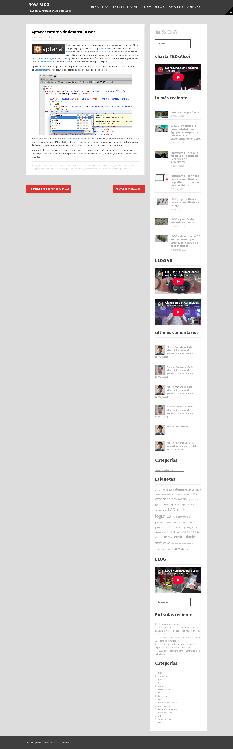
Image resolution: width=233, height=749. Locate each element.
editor (109, 165)
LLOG (105, 7)
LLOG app (118, 7)
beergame (159, 494)
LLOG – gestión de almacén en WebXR (183, 220)
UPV (177, 549)
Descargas (176, 7)
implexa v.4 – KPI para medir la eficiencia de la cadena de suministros (184, 157)
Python (35, 58)
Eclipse (102, 51)
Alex (52, 37)
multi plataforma (58, 168)
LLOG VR (132, 7)
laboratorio (160, 510)
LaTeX (161, 692)
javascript (40, 168)
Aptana (108, 48)
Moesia (65, 742)
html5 (132, 165)
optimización (183, 517)
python (74, 168)
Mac (160, 699)
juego (176, 504)
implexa (146, 7)
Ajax (52, 58)
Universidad (169, 549)
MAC (47, 168)
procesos (161, 527)
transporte (159, 549)
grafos (159, 504)
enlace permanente (122, 168)
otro (95, 145)
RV (172, 537)
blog (160, 672)
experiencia (164, 499)
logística (163, 516)
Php (137, 54)
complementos (47, 61)
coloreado (81, 165)
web (100, 168)
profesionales (160, 532)
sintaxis (81, 168)
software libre (53, 165)
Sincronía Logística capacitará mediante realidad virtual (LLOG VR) (182, 446)
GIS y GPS (162, 682)
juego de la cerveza (188, 505)
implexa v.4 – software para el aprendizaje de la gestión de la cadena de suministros (185, 180)
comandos (91, 165)
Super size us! (181, 426)
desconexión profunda (185, 112)
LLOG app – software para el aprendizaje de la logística (185, 202)
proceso (191, 522)
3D (156, 489)
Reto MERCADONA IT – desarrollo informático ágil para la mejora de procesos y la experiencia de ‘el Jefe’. (186, 132)
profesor (169, 531)
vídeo (186, 549)
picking (160, 522)
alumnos (180, 489)
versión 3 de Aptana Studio (81, 138)
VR (182, 549)
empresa (187, 494)
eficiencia (179, 494)
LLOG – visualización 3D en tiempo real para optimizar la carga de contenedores (186, 240)
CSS (47, 58)
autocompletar (42, 69)
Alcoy (161, 489)
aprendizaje (194, 489)
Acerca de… (194, 7)
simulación (187, 536)
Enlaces (160, 7)
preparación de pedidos (176, 522)
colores (122, 66)
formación (181, 499)
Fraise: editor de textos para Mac (49, 189)
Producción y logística (183, 527)
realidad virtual (165, 712)
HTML (57, 58)
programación (40, 165)
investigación (164, 689)
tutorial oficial (78, 145)
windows (106, 168)
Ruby (41, 58)
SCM (176, 537)
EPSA (194, 494)
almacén (169, 489)
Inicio (95, 7)
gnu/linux (117, 165)
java (33, 168)
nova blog (39, 4)
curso (166, 495)
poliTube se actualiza (129, 189)
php (68, 168)
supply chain (187, 543)
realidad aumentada (167, 709)
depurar (81, 69)
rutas (167, 537)
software (162, 542)
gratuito (125, 165)
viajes (161, 722)
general (161, 679)
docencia (171, 494)
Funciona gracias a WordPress (40, 742)
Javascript (66, 58)
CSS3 (104, 165)
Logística (162, 696)
